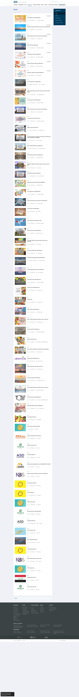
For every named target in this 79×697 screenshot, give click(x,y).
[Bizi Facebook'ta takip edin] (51, 1)
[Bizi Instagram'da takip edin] (58, 1)
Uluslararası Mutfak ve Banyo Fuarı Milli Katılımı (35, 269)
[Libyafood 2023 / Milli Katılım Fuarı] (20, 358)
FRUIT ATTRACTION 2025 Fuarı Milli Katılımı (35, 145)
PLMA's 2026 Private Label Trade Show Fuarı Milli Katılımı (37, 35)
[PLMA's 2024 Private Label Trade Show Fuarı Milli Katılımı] (20, 202)
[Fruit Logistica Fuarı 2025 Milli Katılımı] (20, 192)
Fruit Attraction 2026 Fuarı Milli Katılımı (34, 54)
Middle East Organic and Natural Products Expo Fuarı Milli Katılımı (38, 26)
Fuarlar (32, 607)
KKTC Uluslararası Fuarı (31, 530)
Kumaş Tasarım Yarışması (35, 613)
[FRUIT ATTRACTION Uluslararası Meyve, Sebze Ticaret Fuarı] (20, 321)
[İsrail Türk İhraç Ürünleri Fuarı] (20, 540)
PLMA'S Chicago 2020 (31, 501)
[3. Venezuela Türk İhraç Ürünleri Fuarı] (20, 119)
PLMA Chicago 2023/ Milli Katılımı (33, 309)
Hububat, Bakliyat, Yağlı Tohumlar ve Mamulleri (59, 633)
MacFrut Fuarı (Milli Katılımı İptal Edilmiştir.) (34, 250)
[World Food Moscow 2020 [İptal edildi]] (20, 512)
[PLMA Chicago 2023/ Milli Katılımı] (20, 311)
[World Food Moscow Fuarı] (20, 588)
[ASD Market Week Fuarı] (20, 455)
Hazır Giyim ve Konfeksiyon (17, 632)
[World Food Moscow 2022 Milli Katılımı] (20, 398)
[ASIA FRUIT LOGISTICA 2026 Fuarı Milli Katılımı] (20, 73)
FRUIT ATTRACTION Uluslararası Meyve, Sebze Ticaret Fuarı (37, 319)
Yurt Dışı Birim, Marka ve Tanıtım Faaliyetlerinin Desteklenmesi (18, 627)
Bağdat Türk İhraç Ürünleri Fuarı (32, 127)
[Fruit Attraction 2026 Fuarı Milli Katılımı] (20, 55)
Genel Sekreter (15, 611)
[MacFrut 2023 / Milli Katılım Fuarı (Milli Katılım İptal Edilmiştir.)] (20, 350)
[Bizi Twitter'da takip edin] (53, 1)
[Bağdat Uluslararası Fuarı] (20, 578)
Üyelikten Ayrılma (24, 610)
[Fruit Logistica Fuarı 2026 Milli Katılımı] (20, 101)
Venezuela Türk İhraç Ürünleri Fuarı (33, 329)
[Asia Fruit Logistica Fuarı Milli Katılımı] (20, 379)
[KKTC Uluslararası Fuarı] (20, 531)
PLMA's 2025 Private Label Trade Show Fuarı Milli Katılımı (37, 109)
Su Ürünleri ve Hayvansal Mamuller (45, 632)
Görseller (41, 610)
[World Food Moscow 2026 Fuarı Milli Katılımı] (20, 64)
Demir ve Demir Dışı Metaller (31, 632)
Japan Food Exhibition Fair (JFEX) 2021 (34, 435)
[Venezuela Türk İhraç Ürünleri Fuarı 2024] (20, 222)
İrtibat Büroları (51, 610)
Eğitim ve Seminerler (34, 611)
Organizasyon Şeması (16, 613)
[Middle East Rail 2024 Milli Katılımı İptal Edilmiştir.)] (20, 261)
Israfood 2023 (29, 299)
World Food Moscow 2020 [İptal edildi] (34, 511)
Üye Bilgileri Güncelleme (25, 611)
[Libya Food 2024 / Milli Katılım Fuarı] (20, 291)
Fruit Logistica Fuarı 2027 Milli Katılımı (33, 17)
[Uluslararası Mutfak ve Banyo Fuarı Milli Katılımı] (20, 271)
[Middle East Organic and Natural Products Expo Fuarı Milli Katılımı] (20, 27)
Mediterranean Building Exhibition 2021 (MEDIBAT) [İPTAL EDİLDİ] (39, 464)
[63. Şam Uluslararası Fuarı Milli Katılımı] (20, 82)
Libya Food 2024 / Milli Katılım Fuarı (33, 287)
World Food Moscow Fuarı (31, 586)
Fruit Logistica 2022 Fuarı (31, 416)
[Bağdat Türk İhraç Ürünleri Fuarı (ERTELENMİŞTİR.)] (20, 183)
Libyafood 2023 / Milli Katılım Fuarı (33, 358)
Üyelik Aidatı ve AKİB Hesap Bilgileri (25, 613)
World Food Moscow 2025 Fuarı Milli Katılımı (35, 154)
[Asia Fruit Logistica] (20, 493)
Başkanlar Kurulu (15, 610)
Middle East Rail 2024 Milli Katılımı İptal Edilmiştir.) (36, 257)
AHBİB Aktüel (42, 611)
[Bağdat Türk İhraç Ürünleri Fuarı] (20, 128)
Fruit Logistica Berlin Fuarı (31, 549)
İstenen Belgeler (24, 607)
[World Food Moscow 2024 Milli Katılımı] (20, 232)
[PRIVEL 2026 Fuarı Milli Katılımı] (20, 46)
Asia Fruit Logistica (30, 492)
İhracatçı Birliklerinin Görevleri (16, 616)
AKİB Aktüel (42, 607)
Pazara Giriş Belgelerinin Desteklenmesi (32, 626)
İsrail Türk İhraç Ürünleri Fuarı (32, 539)
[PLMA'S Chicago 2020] (20, 503)
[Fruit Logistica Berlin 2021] (20, 484)
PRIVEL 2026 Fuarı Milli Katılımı (32, 45)
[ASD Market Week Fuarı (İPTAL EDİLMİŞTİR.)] (20, 407)
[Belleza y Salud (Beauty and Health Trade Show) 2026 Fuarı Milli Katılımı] (20, 91)
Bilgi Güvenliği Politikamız (17, 620)
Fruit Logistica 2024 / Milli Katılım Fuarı (34, 279)
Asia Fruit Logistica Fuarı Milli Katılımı (33, 377)
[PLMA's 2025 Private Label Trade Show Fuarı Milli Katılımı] (20, 110)
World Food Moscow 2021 (31, 445)
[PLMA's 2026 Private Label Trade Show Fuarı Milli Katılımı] (20, 37)
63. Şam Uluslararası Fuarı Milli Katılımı (34, 81)
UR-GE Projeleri (33, 610)
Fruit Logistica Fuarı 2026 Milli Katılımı (34, 99)
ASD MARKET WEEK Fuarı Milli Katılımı (34, 173)
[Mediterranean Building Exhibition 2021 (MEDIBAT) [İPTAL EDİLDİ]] (20, 465)
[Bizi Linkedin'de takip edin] (56, 1)
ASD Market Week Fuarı (31, 454)
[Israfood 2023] (20, 301)
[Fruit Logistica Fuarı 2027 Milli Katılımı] (20, 18)
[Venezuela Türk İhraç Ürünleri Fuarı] (20, 331)
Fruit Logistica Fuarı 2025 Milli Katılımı (34, 191)
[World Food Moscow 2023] (20, 341)
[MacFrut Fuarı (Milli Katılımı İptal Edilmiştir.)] (20, 251)
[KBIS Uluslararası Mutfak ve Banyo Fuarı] (20, 559)
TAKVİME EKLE (49, 43)
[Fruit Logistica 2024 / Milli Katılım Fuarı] (20, 281)
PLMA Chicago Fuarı (30, 567)
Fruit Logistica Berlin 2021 (31, 482)
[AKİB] (15, 2)
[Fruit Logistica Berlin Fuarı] (20, 550)
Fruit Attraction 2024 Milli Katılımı (33, 208)
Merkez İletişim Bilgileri (52, 607)
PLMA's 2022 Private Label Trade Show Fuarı (35, 366)
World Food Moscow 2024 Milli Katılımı (34, 230)
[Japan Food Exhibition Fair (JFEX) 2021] (20, 437)
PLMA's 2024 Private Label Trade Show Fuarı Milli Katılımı (37, 200)
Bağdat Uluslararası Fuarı (31, 577)
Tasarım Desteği (42, 626)
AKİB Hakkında (15, 607)
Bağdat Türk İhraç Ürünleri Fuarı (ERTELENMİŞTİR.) (36, 182)
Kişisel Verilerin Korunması (15, 618)
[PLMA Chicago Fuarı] (20, 569)
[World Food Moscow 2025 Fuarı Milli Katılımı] (20, 155)
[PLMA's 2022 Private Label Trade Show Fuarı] (20, 368)
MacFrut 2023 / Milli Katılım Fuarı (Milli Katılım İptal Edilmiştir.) (38, 349)
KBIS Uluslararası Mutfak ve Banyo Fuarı (34, 558)
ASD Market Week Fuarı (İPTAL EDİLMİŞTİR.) (35, 405)
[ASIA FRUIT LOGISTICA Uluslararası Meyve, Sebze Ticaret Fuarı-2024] (20, 242)
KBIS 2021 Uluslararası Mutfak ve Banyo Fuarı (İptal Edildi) (37, 473)
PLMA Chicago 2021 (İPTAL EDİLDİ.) (33, 426)
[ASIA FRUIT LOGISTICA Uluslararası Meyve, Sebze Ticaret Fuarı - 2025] (20, 165)
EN (61, 1)
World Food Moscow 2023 (31, 339)
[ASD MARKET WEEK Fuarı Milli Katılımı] (20, 174)
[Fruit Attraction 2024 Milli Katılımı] (20, 212)
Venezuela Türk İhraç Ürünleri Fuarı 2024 (34, 220)
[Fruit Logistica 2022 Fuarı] (20, 418)
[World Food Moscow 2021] (20, 446)
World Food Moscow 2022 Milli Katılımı (34, 397)
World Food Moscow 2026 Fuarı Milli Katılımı (35, 63)
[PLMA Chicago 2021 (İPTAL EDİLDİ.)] (20, 427)
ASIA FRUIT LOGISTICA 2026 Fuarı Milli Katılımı (35, 72)
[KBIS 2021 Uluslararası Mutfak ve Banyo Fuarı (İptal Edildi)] (20, 474)
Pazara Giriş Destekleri (57, 626)
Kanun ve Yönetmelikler (16, 614)
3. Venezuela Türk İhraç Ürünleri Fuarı (33, 118)
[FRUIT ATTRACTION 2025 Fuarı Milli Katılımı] (20, 146)
